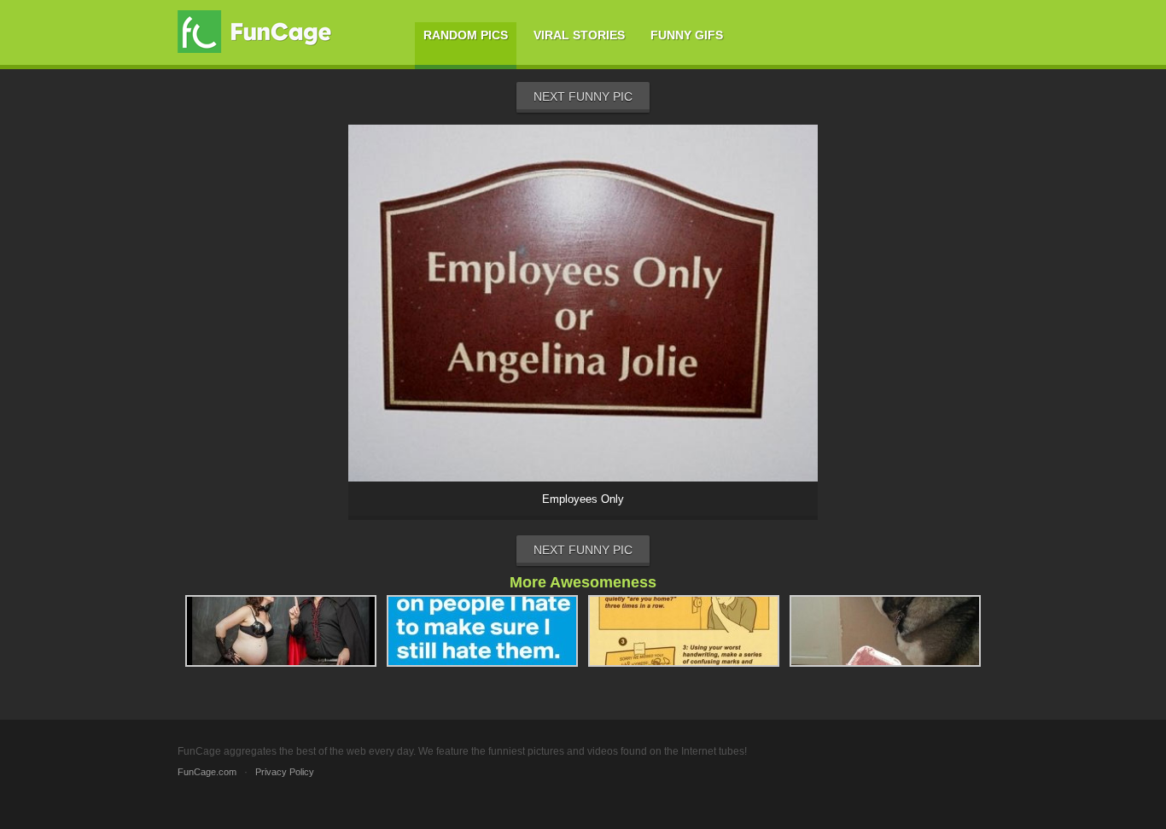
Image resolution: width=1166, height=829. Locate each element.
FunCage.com (207, 772)
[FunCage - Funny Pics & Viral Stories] (259, 31)
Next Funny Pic (583, 96)
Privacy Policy (284, 772)
